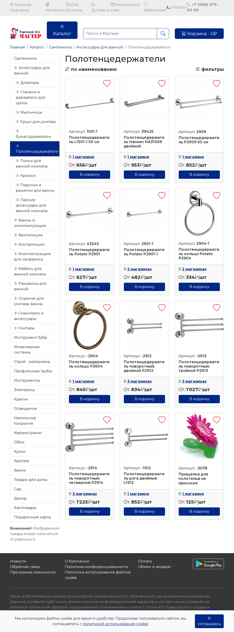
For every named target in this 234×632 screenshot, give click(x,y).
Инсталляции (31, 244)
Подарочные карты (32, 517)
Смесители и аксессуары (29, 316)
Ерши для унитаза (37, 122)
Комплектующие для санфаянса (32, 256)
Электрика (24, 390)
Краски (21, 399)
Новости (18, 561)
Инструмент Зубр (30, 337)
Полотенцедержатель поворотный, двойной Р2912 (144, 366)
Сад (17, 489)
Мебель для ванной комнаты (30, 271)
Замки (20, 470)
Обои (19, 442)
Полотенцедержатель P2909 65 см (198, 140)
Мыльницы (30, 112)
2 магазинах (139, 269)
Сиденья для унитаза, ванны (29, 301)
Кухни (20, 451)
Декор (20, 498)
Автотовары (25, 508)
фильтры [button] (212, 69)
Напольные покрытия (25, 421)
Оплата (145, 561)
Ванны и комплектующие (30, 223)
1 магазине (83, 157)
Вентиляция (30, 235)
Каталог (62, 33)
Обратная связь (25, 567)
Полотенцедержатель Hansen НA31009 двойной (144, 141)
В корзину (90, 174)
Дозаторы (29, 82)
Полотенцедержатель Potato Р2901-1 (144, 252)
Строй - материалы (32, 362)
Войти (180, 7)
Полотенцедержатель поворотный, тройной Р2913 (198, 366)
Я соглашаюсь (209, 621)
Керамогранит (28, 433)
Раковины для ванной (30, 286)
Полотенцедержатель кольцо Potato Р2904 (198, 253)
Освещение (25, 408)
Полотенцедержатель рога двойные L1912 (144, 478)
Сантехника (60, 47)
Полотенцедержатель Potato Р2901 (89, 252)
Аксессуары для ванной (99, 47)
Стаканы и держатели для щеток (30, 97)
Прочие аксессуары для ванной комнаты (32, 205)
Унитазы (26, 328)
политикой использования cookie (115, 624)
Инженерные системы (27, 350)
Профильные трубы (33, 371)
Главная (17, 47)
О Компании (77, 561)
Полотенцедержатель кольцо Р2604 (89, 364)
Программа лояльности (33, 572)
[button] (91, 69)
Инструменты (27, 380)
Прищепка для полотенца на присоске (193, 478)
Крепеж (21, 461)
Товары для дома (30, 479)
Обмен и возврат (154, 567)
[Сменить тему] (168, 7)
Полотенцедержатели (37, 151)
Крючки (27, 175)
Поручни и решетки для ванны (35, 188)
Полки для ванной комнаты (32, 163)
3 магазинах (139, 381)
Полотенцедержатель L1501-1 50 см (89, 139)
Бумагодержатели (33, 136)
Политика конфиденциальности (96, 567)
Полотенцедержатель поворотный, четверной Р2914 (89, 478)
